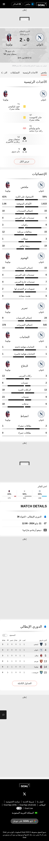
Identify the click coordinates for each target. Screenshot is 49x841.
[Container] (40, 39)
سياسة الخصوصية (13, 802)
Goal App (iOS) (10, 805)
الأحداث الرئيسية (30, 72)
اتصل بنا (40, 802)
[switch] (4, 635)
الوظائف (42, 805)
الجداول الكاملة (24, 683)
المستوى (12, 635)
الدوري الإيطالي (24, 31)
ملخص (44, 72)
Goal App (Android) (27, 805)
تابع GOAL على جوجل (23, 821)
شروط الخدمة (28, 802)
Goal (23, 832)
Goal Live (29, 808)
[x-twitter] (24, 794)
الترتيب (4, 72)
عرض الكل (24, 161)
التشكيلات (14, 72)
